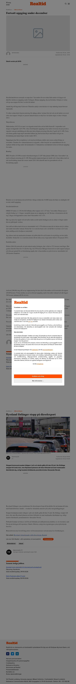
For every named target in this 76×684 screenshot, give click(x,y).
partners (30, 321)
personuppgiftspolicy (47, 349)
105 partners (40, 364)
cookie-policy (35, 349)
